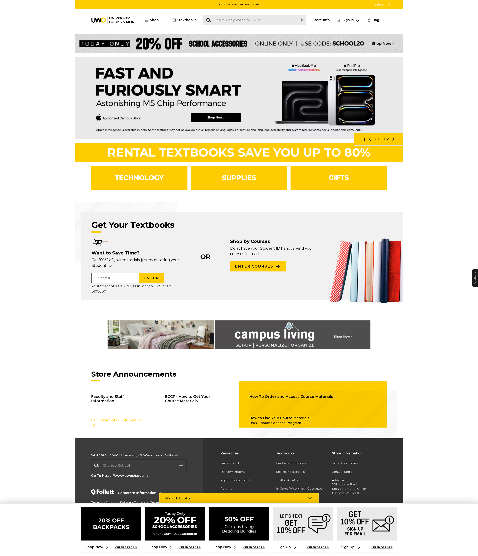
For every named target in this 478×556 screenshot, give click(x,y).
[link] (372, 20)
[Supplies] (239, 178)
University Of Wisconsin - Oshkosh (134, 455)
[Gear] (338, 178)
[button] (239, 4)
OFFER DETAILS (126, 547)
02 (386, 139)
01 (377, 139)
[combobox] (138, 465)
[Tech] (139, 178)
